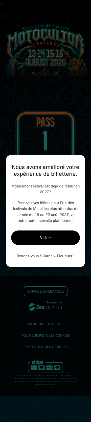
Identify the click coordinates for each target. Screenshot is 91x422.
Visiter (45, 237)
